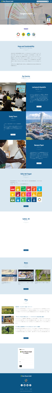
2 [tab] (24, 23)
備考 (20, 361)
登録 (20, 366)
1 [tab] (23, 23)
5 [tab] (28, 23)
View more (39, 106)
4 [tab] (27, 23)
